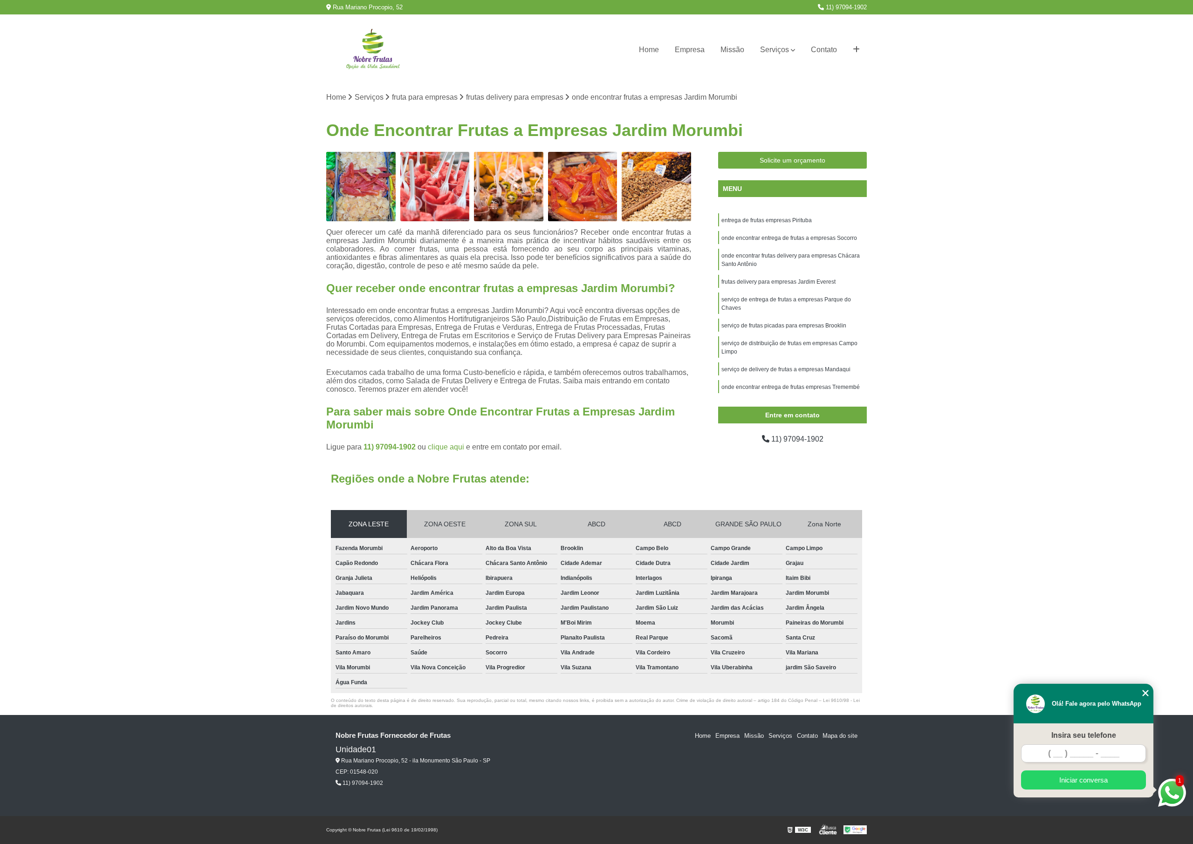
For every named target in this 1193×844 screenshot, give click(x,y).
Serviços (774, 50)
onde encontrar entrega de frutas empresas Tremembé (790, 387)
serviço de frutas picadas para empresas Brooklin (783, 325)
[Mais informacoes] (856, 50)
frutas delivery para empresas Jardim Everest (778, 282)
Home (649, 50)
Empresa (690, 50)
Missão (732, 50)
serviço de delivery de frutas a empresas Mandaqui (785, 369)
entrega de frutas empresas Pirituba (766, 220)
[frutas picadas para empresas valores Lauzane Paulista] (508, 186)
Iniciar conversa (1083, 780)
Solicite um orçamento (792, 160)
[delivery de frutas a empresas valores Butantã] (361, 186)
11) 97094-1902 (845, 7)
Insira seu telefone (1083, 735)
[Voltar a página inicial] (372, 50)
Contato (824, 50)
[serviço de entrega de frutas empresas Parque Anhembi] (435, 186)
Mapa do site (840, 735)
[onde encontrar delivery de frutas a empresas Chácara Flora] (582, 186)
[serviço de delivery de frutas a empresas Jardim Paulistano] (656, 186)
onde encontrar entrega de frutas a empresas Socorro (789, 238)
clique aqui (446, 447)
